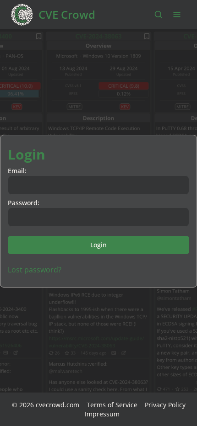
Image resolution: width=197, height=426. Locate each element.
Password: (23, 202)
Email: (17, 170)
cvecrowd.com (57, 404)
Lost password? (34, 270)
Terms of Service (112, 404)
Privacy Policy (165, 404)
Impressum (102, 414)
